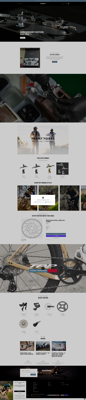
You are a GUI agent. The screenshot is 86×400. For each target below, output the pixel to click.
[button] (84, 398)
